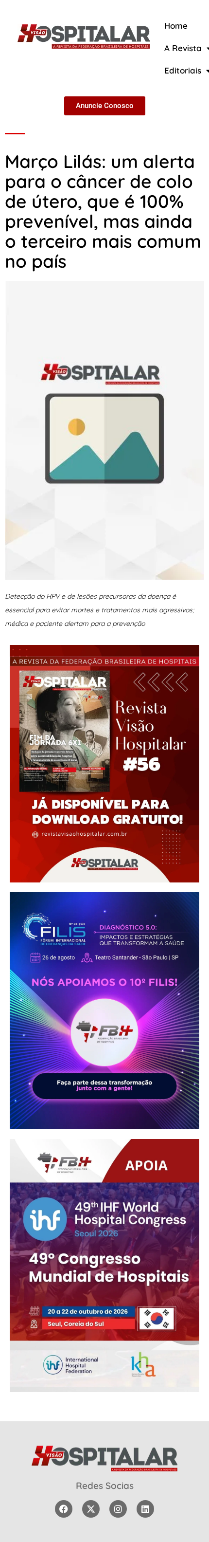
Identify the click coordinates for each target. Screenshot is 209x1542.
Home (176, 25)
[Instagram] (118, 1509)
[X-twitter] (91, 1509)
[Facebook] (63, 1509)
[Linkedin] (145, 1509)
